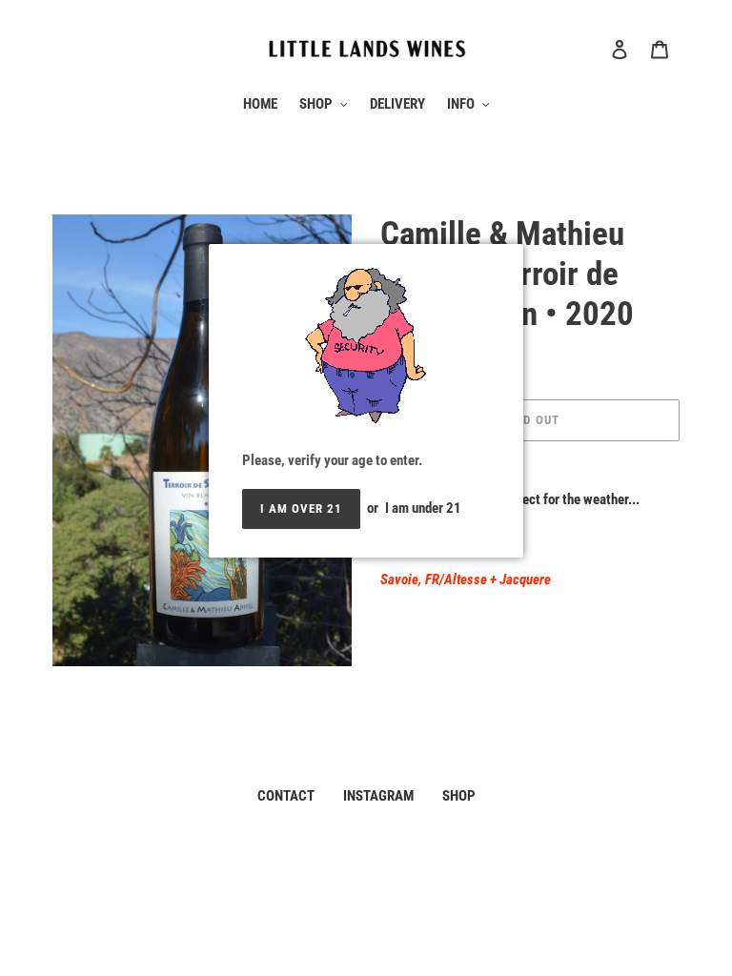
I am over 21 (301, 508)
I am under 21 (423, 508)
